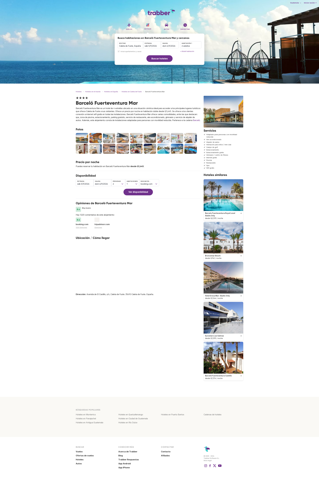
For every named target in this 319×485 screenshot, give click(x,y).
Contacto (165, 451)
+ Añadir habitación (187, 51)
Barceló (196, 120)
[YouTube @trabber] (219, 467)
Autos (79, 463)
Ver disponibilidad (138, 192)
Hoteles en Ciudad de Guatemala (133, 418)
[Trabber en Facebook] (210, 467)
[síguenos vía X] (215, 467)
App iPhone (124, 467)
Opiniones (98, 227)
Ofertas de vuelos (85, 455)
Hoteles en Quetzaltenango (130, 414)
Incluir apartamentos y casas (131, 52)
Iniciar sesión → (310, 3)
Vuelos (79, 451)
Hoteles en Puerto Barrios (172, 414)
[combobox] (130, 44)
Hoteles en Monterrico (86, 414)
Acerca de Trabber (127, 451)
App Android (124, 463)
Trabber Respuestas (128, 459)
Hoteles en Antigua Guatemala (89, 422)
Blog (120, 455)
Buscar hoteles (159, 58)
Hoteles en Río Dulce (127, 422)
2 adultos (186, 46)
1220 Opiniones (81, 227)
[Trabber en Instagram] (206, 467)
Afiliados (165, 455)
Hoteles (79, 459)
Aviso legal (208, 460)
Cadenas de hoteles (212, 414)
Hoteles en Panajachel (86, 418)
